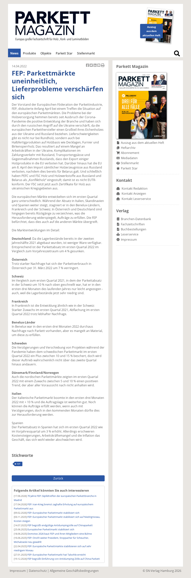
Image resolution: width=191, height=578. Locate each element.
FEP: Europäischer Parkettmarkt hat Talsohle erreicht (56, 554)
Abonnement (130, 153)
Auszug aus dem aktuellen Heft (142, 143)
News (14, 53)
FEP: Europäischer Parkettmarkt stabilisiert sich (53, 512)
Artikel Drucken (103, 67)
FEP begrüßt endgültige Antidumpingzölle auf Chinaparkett (60, 525)
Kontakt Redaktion (135, 188)
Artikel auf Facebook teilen (88, 67)
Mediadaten (129, 158)
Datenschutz (38, 571)
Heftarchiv (128, 148)
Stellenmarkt (86, 53)
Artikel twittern (91, 67)
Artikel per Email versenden (99, 67)
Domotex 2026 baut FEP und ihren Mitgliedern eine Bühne (59, 533)
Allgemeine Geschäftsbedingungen (74, 571)
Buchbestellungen (133, 229)
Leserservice (129, 234)
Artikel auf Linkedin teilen (95, 67)
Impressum (129, 239)
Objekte (45, 53)
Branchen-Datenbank (136, 219)
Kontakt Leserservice (136, 199)
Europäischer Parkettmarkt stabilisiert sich (50, 529)
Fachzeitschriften (133, 224)
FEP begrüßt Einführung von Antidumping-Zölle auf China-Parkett (63, 558)
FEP (18, 463)
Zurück (58, 478)
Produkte (29, 53)
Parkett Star (64, 53)
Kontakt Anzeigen (134, 193)
